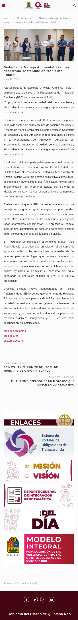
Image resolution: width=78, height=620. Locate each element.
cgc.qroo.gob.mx (14, 340)
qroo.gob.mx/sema (15, 330)
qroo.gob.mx (11, 335)
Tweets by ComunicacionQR (21, 583)
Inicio (6, 18)
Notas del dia (24, 18)
